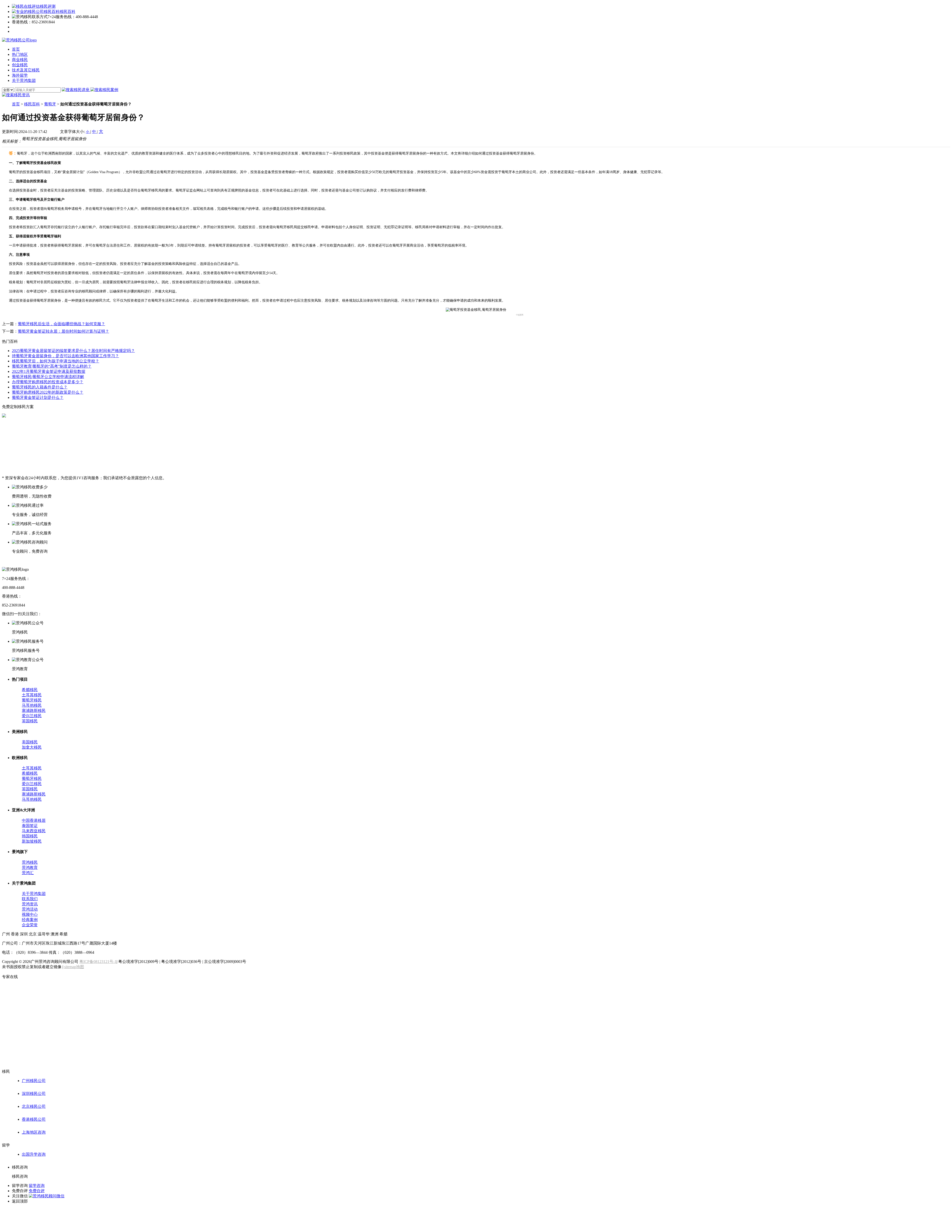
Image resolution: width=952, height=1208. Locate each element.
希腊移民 (30, 690)
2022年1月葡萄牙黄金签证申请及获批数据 (48, 371)
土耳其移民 (32, 695)
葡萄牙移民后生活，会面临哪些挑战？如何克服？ (61, 324)
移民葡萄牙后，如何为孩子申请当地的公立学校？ (55, 361)
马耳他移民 (32, 705)
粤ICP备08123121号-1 (98, 961)
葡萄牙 (50, 104)
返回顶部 (20, 1201)
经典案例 (30, 920)
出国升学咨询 (34, 1154)
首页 (16, 104)
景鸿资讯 (30, 904)
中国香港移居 (34, 820)
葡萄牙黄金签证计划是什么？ (37, 397)
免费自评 (37, 1191)
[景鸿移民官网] (19, 40)
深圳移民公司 (34, 1093)
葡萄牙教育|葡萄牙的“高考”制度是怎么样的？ (51, 366)
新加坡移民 (32, 841)
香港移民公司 (34, 1119)
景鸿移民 (30, 862)
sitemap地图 (74, 967)
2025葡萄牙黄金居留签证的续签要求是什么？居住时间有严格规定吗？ (73, 351)
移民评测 (48, 6)
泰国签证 (30, 826)
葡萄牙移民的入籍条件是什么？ (39, 387)
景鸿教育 (30, 867)
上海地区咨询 (34, 1132)
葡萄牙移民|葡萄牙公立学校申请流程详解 (48, 377)
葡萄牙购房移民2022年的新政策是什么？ (47, 392)
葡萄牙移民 (32, 700)
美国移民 (30, 742)
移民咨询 (20, 1176)
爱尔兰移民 (32, 716)
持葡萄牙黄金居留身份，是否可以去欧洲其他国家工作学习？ (65, 356)
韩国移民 (30, 836)
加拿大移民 (32, 747)
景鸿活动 (30, 909)
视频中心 (30, 914)
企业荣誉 (30, 925)
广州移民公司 (34, 1081)
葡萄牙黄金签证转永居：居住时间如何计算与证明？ (63, 331)
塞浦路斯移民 (34, 710)
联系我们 (30, 899)
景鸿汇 (28, 873)
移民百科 (67, 11)
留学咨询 (37, 1185)
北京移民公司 (34, 1106)
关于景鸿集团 (34, 893)
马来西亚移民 (34, 831)
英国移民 (30, 721)
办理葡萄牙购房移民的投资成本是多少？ (47, 382)
